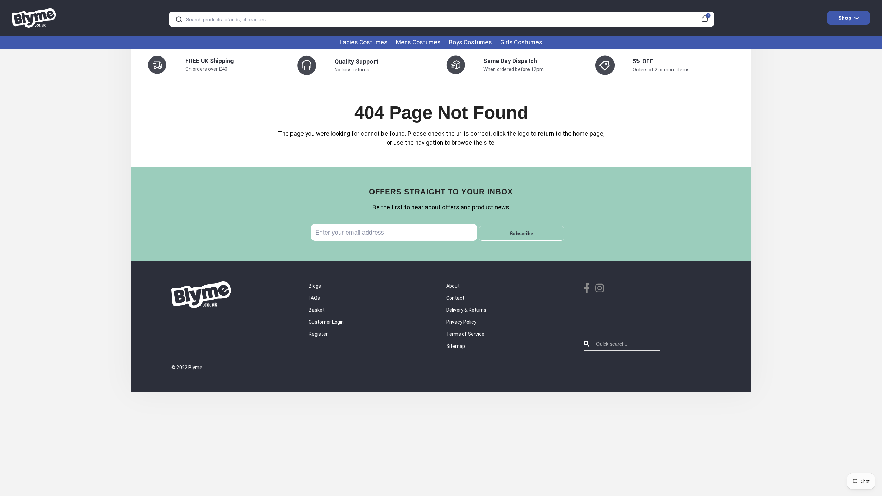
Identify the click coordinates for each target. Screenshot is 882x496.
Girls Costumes (521, 42)
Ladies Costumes (364, 42)
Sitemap (455, 346)
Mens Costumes (418, 42)
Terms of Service (465, 334)
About (453, 286)
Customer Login (326, 322)
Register (318, 334)
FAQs (314, 298)
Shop (844, 18)
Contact (455, 298)
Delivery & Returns (466, 310)
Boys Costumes (470, 42)
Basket (317, 310)
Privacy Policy (461, 322)
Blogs (315, 286)
